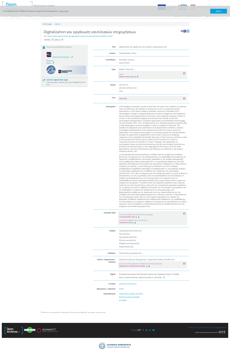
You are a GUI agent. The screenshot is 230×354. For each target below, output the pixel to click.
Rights (112, 274)
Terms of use (208, 327)
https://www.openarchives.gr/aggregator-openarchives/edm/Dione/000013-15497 (80, 36)
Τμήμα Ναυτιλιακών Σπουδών (131, 294)
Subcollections (109, 294)
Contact (190, 327)
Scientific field (109, 213)
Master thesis (124, 76)
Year (113, 97)
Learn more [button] (64, 11)
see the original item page (57, 80)
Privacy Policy (199, 327)
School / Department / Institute (106, 260)
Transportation (125, 217)
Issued (112, 85)
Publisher (111, 253)
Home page (47, 24)
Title (113, 47)
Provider (111, 284)
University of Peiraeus (61, 57)
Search (57, 24)
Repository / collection (106, 289)
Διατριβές (123, 300)
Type (113, 69)
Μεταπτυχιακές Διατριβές (129, 297)
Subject (112, 231)
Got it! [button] (218, 11)
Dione (48, 63)
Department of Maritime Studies (132, 266)
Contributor (110, 60)
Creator (112, 53)
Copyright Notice (220, 327)
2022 (121, 98)
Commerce (123, 222)
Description (110, 106)
